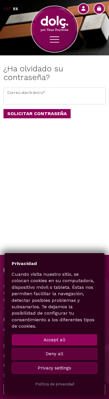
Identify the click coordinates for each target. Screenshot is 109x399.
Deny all (54, 353)
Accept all (54, 339)
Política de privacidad (54, 384)
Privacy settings (54, 368)
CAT (7, 9)
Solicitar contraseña (37, 113)
